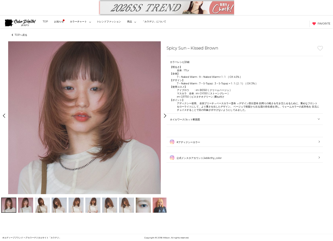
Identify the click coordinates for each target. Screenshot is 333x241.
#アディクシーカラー (188, 142)
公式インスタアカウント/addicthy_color (199, 158)
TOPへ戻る (20, 34)
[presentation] (3, 116)
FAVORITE (324, 23)
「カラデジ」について (154, 21)
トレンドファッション (109, 21)
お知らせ (59, 21)
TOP (45, 21)
